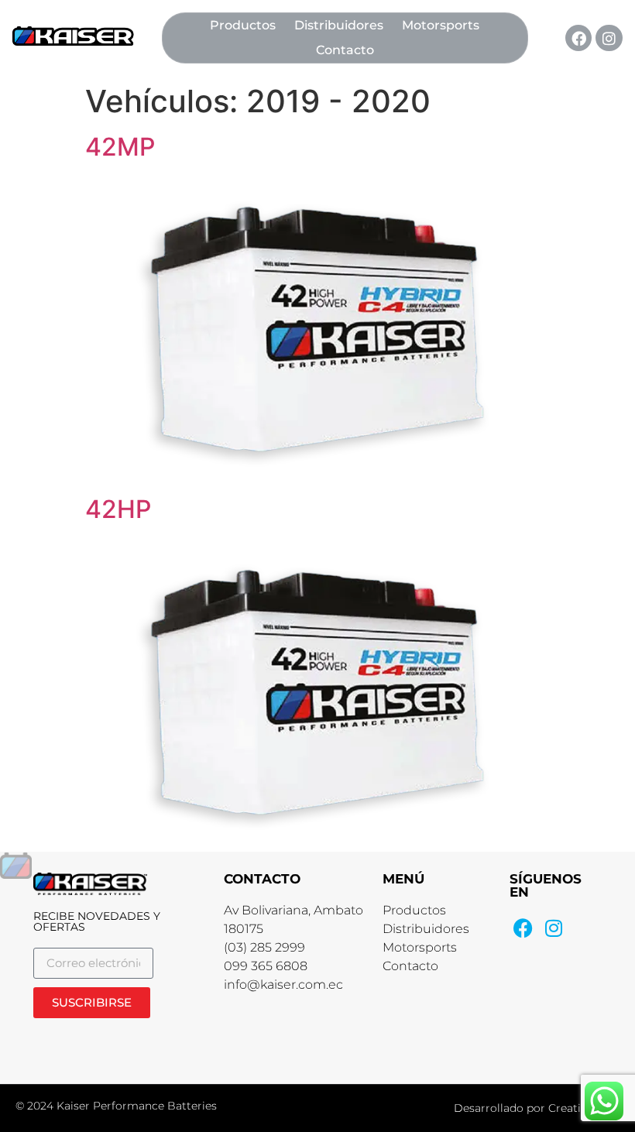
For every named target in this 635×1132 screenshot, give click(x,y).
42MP (120, 147)
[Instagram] (609, 38)
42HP (118, 509)
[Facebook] (578, 38)
